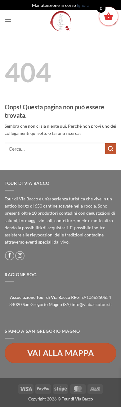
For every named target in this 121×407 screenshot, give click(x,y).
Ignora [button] (83, 5)
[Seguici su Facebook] (9, 255)
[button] (8, 21)
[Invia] (110, 148)
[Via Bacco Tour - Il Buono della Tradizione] (60, 21)
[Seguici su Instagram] (20, 255)
